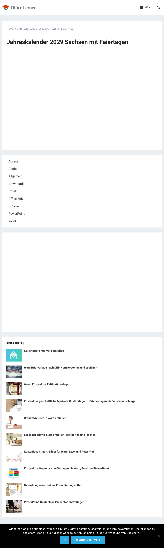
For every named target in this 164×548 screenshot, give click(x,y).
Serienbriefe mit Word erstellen (44, 350)
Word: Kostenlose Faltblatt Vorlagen (47, 384)
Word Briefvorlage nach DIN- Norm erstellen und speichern (61, 367)
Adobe (12, 169)
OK (64, 540)
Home (10, 28)
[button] (146, 8)
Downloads (16, 184)
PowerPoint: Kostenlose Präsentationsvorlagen (54, 502)
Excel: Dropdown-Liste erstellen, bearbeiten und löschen (60, 434)
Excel (12, 191)
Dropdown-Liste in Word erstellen (45, 418)
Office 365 (15, 199)
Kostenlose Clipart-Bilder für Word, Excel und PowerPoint (60, 451)
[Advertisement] (82, 100)
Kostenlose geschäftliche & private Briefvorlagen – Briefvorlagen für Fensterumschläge (79, 401)
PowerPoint (16, 213)
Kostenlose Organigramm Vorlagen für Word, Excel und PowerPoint (66, 468)
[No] (159, 536)
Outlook (13, 206)
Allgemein (15, 176)
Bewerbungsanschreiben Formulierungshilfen (53, 485)
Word (12, 221)
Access (13, 161)
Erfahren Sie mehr (88, 540)
